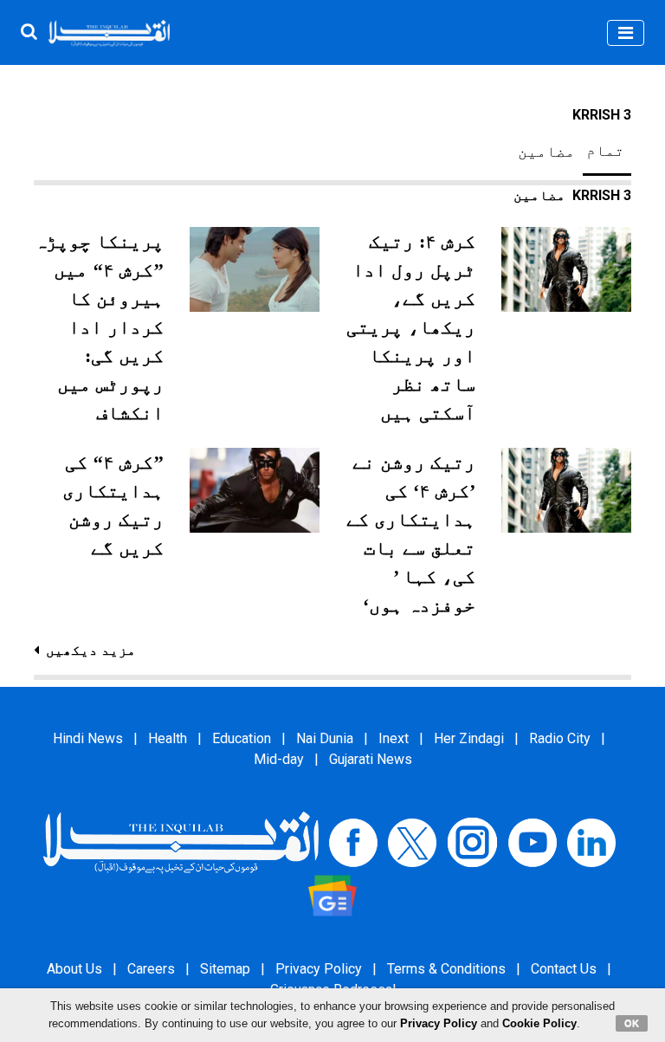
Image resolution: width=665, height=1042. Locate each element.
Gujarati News (370, 759)
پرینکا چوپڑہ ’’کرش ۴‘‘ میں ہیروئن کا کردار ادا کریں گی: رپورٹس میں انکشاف (99, 327)
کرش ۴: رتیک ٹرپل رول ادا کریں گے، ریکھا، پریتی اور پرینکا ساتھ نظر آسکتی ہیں (410, 327)
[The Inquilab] (181, 841)
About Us (74, 969)
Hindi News (88, 738)
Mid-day (279, 759)
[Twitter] (412, 841)
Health (167, 738)
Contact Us (564, 969)
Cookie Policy (539, 1023)
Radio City (560, 738)
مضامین (546, 151)
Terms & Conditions (446, 969)
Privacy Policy (318, 969)
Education (241, 738)
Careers (151, 969)
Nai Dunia (324, 738)
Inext (393, 738)
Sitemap (225, 969)
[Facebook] (353, 841)
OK (631, 1023)
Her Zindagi (469, 738)
